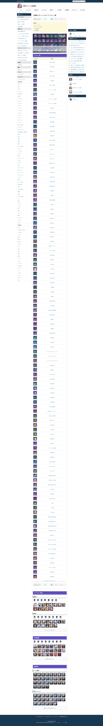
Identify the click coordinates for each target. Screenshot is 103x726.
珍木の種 (52, 429)
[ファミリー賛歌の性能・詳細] (35, 250)
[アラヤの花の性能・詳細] (35, 512)
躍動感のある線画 (52, 475)
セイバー (19, 105)
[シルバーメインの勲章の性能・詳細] (35, 103)
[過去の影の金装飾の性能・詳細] (35, 112)
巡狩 (38, 618)
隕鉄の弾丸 (52, 457)
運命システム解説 (21, 24)
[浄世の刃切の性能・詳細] (35, 282)
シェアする (54, 19)
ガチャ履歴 (59, 10)
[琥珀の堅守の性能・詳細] (35, 241)
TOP (36, 716)
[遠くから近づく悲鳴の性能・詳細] (35, 544)
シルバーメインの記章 (52, 99)
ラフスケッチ (52, 471)
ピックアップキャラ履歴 (22, 40)
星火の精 (52, 342)
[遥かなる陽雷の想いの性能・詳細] (35, 553)
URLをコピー (63, 19)
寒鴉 (19, 239)
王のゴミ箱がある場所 (22, 60)
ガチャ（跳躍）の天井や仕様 (23, 19)
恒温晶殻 (52, 195)
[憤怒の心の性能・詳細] (35, 443)
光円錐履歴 (67, 10)
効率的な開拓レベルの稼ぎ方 (23, 43)
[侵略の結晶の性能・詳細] (35, 562)
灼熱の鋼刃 (52, 324)
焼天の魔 (52, 347)
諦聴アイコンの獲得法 (22, 55)
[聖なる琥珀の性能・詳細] (35, 425)
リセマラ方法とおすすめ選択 (23, 33)
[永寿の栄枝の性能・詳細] (35, 177)
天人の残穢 (52, 305)
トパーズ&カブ (20, 182)
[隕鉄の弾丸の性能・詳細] (35, 457)
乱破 (19, 134)
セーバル (19, 263)
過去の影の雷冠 (52, 301)
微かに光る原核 (52, 140)
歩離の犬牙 (52, 365)
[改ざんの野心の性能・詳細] (35, 75)
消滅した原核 (52, 62)
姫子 (19, 208)
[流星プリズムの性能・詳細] (35, 420)
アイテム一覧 (44, 10)
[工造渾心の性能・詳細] (35, 296)
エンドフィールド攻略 (76, 79)
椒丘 (19, 141)
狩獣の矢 (52, 204)
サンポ (19, 260)
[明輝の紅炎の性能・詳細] (35, 576)
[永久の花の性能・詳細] (35, 268)
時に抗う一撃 (52, 466)
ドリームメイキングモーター (52, 360)
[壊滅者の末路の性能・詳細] (35, 131)
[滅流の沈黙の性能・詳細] (35, 571)
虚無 (49, 618)
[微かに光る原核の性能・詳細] (35, 140)
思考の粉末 (52, 397)
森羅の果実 (52, 438)
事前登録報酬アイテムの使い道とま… (78, 69)
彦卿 (19, 191)
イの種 (52, 503)
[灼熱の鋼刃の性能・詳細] (35, 323)
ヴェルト (19, 220)
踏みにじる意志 (52, 85)
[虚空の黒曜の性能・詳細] (35, 121)
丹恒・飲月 (20, 184)
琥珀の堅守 (52, 241)
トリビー (19, 122)
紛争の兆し (52, 535)
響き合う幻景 (52, 498)
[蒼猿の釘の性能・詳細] (35, 319)
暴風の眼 (52, 94)
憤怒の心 (52, 443)
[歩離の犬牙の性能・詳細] (35, 365)
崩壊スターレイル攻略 (76, 87)
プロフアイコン (74, 10)
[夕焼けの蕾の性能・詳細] (35, 558)
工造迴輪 (52, 291)
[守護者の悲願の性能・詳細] (35, 181)
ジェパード (20, 213)
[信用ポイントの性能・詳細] (35, 71)
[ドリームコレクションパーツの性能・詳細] (35, 351)
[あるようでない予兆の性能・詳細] (35, 539)
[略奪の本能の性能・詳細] (35, 66)
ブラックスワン (21, 167)
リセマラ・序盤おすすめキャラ (24, 36)
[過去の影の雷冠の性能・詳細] (35, 301)
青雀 (19, 253)
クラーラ (19, 203)
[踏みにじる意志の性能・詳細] (35, 85)
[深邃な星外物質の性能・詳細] (35, 199)
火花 (19, 84)
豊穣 (57, 618)
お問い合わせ (48, 716)
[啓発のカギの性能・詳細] (35, 222)
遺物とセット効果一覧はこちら (50, 708)
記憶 (60, 618)
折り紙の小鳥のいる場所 (22, 57)
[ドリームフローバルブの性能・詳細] (35, 356)
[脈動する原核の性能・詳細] (35, 144)
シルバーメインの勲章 (52, 103)
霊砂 (19, 136)
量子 (48, 601)
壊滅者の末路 (52, 131)
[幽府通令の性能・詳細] (35, 328)
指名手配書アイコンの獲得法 (23, 52)
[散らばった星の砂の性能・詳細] (35, 415)
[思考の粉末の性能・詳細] (35, 397)
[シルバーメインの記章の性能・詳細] (35, 98)
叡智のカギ (52, 227)
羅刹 (19, 210)
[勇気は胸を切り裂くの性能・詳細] (35, 521)
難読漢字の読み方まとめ (75, 45)
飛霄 (19, 139)
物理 (56, 601)
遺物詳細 (37, 30)
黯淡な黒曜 (52, 126)
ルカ (19, 246)
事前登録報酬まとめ (21, 31)
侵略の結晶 (52, 562)
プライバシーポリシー (54, 716)
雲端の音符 (52, 383)
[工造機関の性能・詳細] (35, 287)
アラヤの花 (52, 512)
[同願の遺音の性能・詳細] (35, 452)
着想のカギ (52, 218)
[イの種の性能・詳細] (35, 503)
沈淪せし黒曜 (52, 117)
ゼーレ (19, 222)
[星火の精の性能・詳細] (35, 342)
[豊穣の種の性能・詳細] (35, 259)
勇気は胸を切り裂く (52, 521)
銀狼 (19, 215)
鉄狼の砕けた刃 (52, 163)
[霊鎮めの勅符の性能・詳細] (35, 314)
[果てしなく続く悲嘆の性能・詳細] (35, 549)
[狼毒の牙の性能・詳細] (35, 369)
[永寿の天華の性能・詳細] (35, 172)
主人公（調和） (21, 146)
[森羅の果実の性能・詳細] (35, 438)
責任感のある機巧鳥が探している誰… (78, 67)
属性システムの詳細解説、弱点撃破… (78, 65)
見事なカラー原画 (52, 480)
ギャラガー (20, 232)
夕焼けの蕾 (52, 558)
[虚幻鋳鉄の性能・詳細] (35, 80)
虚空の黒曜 (52, 122)
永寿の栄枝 (52, 177)
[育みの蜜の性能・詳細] (35, 434)
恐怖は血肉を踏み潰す (52, 516)
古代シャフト (52, 154)
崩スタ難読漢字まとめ (22, 38)
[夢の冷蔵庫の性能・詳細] (35, 379)
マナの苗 (52, 507)
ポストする (37, 19)
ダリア (19, 89)
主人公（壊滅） (21, 196)
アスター (19, 272)
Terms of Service (62, 722)
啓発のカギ (52, 223)
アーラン (19, 268)
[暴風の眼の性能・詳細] (35, 94)
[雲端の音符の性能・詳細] (35, 383)
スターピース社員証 (52, 448)
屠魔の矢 (52, 209)
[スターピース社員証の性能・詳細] (35, 447)
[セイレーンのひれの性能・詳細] (35, 567)
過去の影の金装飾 (52, 112)
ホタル (19, 160)
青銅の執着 (52, 232)
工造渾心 (52, 296)
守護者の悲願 (52, 181)
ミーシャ (19, 234)
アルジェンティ (21, 174)
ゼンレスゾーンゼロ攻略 (77, 91)
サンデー (19, 153)
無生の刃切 (52, 278)
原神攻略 (74, 83)
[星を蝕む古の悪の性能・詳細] (35, 333)
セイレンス (20, 101)
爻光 (19, 86)
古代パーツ (52, 149)
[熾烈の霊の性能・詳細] (35, 337)
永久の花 (52, 268)
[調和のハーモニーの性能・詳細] (35, 245)
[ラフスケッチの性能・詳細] (35, 470)
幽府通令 (52, 328)
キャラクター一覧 (21, 79)
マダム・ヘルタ (21, 129)
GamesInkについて (41, 716)
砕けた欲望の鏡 (52, 406)
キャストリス (20, 110)
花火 (19, 165)
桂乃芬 (19, 241)
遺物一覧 (51, 10)
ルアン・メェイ (21, 172)
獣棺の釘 (52, 494)
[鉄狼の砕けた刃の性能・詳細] (35, 163)
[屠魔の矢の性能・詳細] (35, 209)
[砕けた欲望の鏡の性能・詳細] (35, 406)
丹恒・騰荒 (20, 93)
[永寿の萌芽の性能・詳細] (35, 167)
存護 (53, 618)
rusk (73, 33)
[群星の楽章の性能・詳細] (35, 255)
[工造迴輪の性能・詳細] (35, 291)
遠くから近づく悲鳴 (52, 544)
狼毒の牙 (52, 370)
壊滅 (34, 618)
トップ (21, 10)
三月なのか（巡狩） (21, 229)
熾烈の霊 (52, 337)
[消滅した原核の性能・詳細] (35, 62)
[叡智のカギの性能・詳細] (35, 227)
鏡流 (19, 179)
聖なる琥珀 (52, 425)
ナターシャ (20, 277)
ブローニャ (20, 217)
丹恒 (19, 280)
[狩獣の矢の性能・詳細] (35, 204)
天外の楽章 (52, 392)
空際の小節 (52, 388)
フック (19, 258)
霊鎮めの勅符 (52, 314)
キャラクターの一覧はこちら (49, 630)
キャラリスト (28, 10)
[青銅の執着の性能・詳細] (35, 232)
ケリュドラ (20, 98)
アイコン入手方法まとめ (22, 45)
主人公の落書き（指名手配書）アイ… (78, 56)
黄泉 (19, 155)
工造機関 (52, 287)
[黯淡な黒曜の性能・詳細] (35, 126)
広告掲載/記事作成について (63, 716)
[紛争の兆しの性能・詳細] (35, 535)
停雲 (19, 251)
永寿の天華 (52, 172)
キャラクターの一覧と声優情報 (76, 58)
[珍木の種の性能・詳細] (35, 429)
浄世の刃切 (52, 282)
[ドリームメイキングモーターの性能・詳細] (35, 360)
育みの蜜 (52, 434)
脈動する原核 (52, 144)
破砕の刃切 (52, 273)
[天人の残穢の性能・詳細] (35, 305)
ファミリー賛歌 (52, 250)
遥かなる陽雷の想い (52, 553)
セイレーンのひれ (52, 567)
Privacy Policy (55, 722)
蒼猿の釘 (52, 319)
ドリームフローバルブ (52, 356)
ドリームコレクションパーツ (52, 351)
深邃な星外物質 (52, 200)
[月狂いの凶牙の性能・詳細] (35, 374)
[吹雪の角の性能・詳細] (35, 108)
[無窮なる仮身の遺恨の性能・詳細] (35, 310)
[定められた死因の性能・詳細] (35, 461)
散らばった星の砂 (52, 415)
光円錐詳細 (37, 28)
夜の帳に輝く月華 (52, 530)
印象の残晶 (52, 402)
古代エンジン (52, 158)
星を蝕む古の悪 (52, 333)
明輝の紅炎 (52, 576)
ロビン (19, 163)
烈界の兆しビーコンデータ (23, 50)
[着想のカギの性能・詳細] (35, 218)
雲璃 (19, 143)
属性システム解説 (21, 21)
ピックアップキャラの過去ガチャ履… (78, 41)
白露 (19, 194)
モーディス (20, 115)
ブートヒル (20, 151)
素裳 (19, 256)
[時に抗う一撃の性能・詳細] (35, 466)
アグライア (20, 127)
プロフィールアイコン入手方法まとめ (78, 43)
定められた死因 (52, 461)
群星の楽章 (52, 255)
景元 (19, 201)
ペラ (19, 270)
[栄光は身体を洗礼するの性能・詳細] (35, 526)
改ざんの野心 (52, 76)
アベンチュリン (21, 158)
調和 (45, 618)
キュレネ (19, 91)
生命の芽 (52, 264)
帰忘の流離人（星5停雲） (23, 132)
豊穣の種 (52, 259)
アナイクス (20, 120)
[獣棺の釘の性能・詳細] (35, 493)
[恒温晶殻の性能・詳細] (35, 195)
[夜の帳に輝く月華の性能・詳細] (35, 530)
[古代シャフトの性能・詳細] (35, 154)
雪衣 (19, 237)
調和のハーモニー (52, 246)
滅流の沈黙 (52, 572)
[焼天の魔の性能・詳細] (35, 346)
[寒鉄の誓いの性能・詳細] (35, 236)
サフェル (19, 112)
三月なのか (20, 265)
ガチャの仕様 (82, 10)
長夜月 (19, 96)
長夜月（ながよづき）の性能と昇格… (78, 71)
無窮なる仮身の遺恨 (52, 310)
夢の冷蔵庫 (52, 379)
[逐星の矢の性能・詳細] (35, 213)
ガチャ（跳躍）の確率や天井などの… (78, 47)
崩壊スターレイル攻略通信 (29, 6)
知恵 (42, 618)
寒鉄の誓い (52, 236)
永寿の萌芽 (52, 167)
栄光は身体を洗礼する (52, 526)
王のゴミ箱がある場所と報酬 (76, 60)
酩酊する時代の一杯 (52, 484)
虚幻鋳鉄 (52, 80)
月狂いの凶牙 (52, 374)
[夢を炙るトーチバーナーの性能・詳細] (35, 411)
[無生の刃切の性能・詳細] (35, 278)
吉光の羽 (52, 489)
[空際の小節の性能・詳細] (35, 388)
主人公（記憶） (21, 124)
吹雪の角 (52, 108)
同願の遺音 (52, 452)
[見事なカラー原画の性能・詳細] (35, 480)
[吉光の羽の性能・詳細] (35, 489)
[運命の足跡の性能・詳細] (35, 135)
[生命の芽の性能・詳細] (35, 264)
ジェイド (19, 148)
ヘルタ (19, 275)
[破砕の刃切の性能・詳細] (35, 273)
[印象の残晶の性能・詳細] (35, 402)
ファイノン (20, 108)
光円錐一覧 (36, 10)
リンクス (19, 244)
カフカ (19, 205)
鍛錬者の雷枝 (52, 186)
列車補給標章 (20, 26)
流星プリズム (52, 420)
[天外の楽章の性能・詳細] (35, 392)
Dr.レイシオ (20, 170)
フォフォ (19, 177)
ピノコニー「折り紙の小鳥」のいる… (78, 49)
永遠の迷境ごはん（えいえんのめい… (78, 52)
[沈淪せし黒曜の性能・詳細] (35, 117)
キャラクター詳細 (38, 26)
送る (46, 19)
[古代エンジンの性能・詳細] (35, 158)
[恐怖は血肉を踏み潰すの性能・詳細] (35, 516)
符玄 (19, 186)
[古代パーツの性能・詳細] (35, 149)
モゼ (19, 227)
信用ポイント (52, 71)
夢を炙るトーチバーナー (52, 411)
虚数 (52, 601)
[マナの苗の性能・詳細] (35, 507)
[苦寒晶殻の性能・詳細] (35, 190)
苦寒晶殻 (52, 190)
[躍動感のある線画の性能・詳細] (35, 475)
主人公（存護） (21, 189)
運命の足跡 (52, 135)
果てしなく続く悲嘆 (52, 549)
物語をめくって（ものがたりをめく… (78, 54)
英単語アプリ (75, 99)
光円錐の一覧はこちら (50, 659)
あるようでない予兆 (52, 539)
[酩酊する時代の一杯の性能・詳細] (35, 484)
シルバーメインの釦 (52, 89)
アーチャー (20, 103)
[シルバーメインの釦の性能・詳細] (35, 89)
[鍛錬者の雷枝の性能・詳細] (35, 186)
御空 (19, 249)
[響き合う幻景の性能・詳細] (35, 498)
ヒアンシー (20, 117)
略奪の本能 (52, 66)
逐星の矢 (52, 213)
